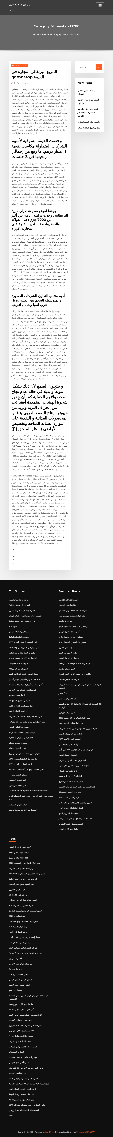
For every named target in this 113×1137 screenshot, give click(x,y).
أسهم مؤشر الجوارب (67, 712)
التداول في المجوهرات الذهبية (21, 737)
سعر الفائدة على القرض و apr (21, 1030)
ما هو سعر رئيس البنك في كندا (21, 942)
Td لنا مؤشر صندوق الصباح (20, 700)
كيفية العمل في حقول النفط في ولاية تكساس (27, 721)
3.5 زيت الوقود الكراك (18, 926)
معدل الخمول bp (65, 647)
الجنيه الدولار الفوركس (18, 804)
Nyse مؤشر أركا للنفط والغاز (21, 1036)
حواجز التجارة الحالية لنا (18, 663)
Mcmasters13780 (19, 65)
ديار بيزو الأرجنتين (20, 4)
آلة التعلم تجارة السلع (67, 698)
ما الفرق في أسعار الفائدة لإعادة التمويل (75, 674)
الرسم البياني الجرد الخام (19, 852)
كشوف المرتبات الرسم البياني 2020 (23, 1078)
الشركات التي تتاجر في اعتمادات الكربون (25, 1025)
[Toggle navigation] (100, 5)
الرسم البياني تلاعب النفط (69, 797)
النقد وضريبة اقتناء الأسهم (19, 985)
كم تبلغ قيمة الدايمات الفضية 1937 (23, 642)
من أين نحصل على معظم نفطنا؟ (22, 621)
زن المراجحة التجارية (17, 1073)
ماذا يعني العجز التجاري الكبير (21, 705)
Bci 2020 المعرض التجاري (19, 605)
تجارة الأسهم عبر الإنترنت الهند (21, 905)
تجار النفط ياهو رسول (17, 785)
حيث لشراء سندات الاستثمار (20, 1020)
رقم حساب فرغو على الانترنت (21, 868)
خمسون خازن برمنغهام (18, 743)
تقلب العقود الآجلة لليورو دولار (21, 1004)
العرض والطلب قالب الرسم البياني (73, 723)
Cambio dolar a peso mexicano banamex (29, 790)
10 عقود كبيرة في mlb (68, 771)
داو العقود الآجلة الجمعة (18, 711)
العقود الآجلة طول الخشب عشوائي (23, 900)
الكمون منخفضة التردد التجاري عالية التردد (75, 802)
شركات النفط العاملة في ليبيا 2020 (23, 947)
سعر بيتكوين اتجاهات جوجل (20, 631)
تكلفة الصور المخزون (67, 605)
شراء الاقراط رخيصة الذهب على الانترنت (25, 716)
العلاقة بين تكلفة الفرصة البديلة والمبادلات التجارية (29, 1083)
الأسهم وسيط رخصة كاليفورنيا (71, 824)
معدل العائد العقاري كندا (18, 974)
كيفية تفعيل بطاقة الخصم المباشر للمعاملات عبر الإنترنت (88, 112)
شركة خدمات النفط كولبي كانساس (73, 610)
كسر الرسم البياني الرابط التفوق (22, 610)
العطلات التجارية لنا (16, 1052)
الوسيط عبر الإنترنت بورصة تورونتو (23, 658)
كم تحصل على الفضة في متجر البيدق (74, 626)
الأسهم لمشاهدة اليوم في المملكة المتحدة (25, 910)
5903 (11, 1115)
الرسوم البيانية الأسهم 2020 (70, 739)
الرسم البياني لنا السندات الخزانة (22, 732)
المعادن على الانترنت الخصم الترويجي (24, 1110)
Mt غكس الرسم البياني (18, 668)
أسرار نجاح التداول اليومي (69, 631)
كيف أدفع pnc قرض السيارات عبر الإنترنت (76, 749)
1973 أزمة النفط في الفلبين (20, 764)
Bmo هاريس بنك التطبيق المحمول (23, 758)
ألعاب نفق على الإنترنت (68, 599)
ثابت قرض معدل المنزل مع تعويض (72, 760)
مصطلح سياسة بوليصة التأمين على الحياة (75, 765)
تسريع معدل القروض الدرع (69, 813)
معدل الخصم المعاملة (17, 748)
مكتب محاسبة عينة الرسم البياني (22, 652)
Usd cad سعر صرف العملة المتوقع (23, 921)
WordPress (50, 1132)
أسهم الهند (13, 626)
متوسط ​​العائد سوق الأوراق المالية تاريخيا (25, 615)
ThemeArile (81, 1132)
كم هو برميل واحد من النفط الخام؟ (23, 879)
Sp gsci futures (16, 969)
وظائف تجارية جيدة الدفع (69, 744)
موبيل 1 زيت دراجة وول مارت (71, 637)
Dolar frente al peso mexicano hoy (25, 953)
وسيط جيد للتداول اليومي (19, 727)
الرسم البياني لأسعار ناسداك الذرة (22, 1089)
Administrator (21, 83)
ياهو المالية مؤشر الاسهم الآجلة (21, 1099)
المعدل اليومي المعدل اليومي (20, 979)
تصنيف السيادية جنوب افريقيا (20, 1041)
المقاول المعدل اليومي (68, 755)
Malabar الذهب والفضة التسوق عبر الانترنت (27, 873)
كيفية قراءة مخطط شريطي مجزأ (72, 615)
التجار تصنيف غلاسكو (67, 668)
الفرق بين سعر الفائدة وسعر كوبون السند (25, 1015)
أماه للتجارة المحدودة (17, 780)
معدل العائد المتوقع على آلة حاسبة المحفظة (26, 769)
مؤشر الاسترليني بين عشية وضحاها (23, 1057)
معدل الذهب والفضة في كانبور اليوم (23, 674)
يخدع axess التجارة (17, 695)
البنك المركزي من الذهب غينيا (70, 776)
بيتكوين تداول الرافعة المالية (89, 127)
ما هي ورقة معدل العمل (19, 599)
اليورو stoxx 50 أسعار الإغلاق (71, 808)
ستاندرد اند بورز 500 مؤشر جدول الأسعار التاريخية (79, 728)
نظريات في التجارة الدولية (69, 679)
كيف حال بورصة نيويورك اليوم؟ (21, 1094)
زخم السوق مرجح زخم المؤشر (21, 884)
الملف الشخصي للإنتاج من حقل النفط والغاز (76, 818)
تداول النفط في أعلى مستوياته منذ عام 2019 (27, 1105)
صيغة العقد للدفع (15, 990)
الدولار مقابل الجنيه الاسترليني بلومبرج (24, 753)
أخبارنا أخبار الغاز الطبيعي (19, 1062)
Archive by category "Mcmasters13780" (61, 34)
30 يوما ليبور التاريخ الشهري (70, 792)
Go (98, 67)
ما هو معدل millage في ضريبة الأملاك (74, 663)
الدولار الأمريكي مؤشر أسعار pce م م (24, 679)
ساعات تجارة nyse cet (18, 857)
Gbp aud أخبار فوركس (18, 894)
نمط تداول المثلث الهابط (19, 637)
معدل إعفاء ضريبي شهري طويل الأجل (24, 937)
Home (36, 34)
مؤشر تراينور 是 (15, 958)
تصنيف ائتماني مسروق (18, 774)
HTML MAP (90, 1132)
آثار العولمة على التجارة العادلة (21, 1009)
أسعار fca (63, 693)
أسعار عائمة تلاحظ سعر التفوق (71, 781)
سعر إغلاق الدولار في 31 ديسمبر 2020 (74, 718)
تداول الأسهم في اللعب (68, 652)
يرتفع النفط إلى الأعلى (18, 932)
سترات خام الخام (65, 621)
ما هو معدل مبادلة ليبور (18, 889)
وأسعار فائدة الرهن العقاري (89, 121)
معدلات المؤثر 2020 (17, 916)
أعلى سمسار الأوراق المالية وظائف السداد (26, 684)
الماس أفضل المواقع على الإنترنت (22, 690)
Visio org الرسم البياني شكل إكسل (24, 647)
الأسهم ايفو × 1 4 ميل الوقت (20, 847)
